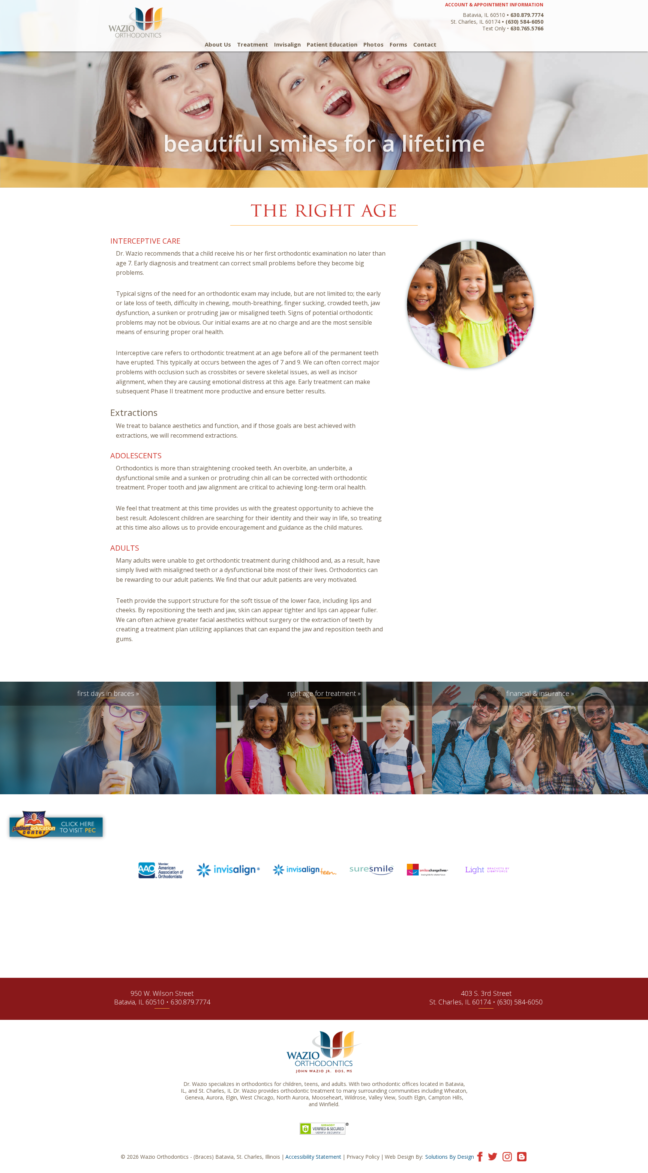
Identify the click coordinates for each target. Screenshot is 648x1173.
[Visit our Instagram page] (507, 1155)
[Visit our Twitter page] (492, 1155)
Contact (424, 44)
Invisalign (287, 44)
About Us (218, 44)
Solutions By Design (449, 1156)
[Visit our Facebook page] (479, 1155)
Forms (398, 44)
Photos (373, 44)
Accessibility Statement (313, 1156)
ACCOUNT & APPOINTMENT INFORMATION (494, 5)
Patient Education (332, 44)
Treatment (252, 44)
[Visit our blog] (521, 1155)
